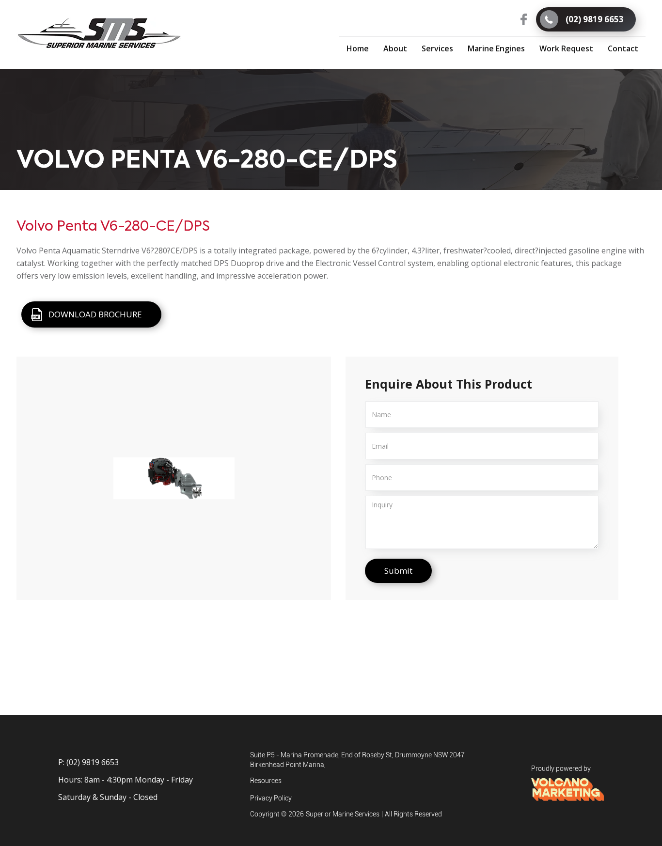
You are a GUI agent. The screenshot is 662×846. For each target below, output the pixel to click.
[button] (437, 48)
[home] (99, 33)
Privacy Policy (271, 798)
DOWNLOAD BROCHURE (95, 314)
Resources (266, 780)
